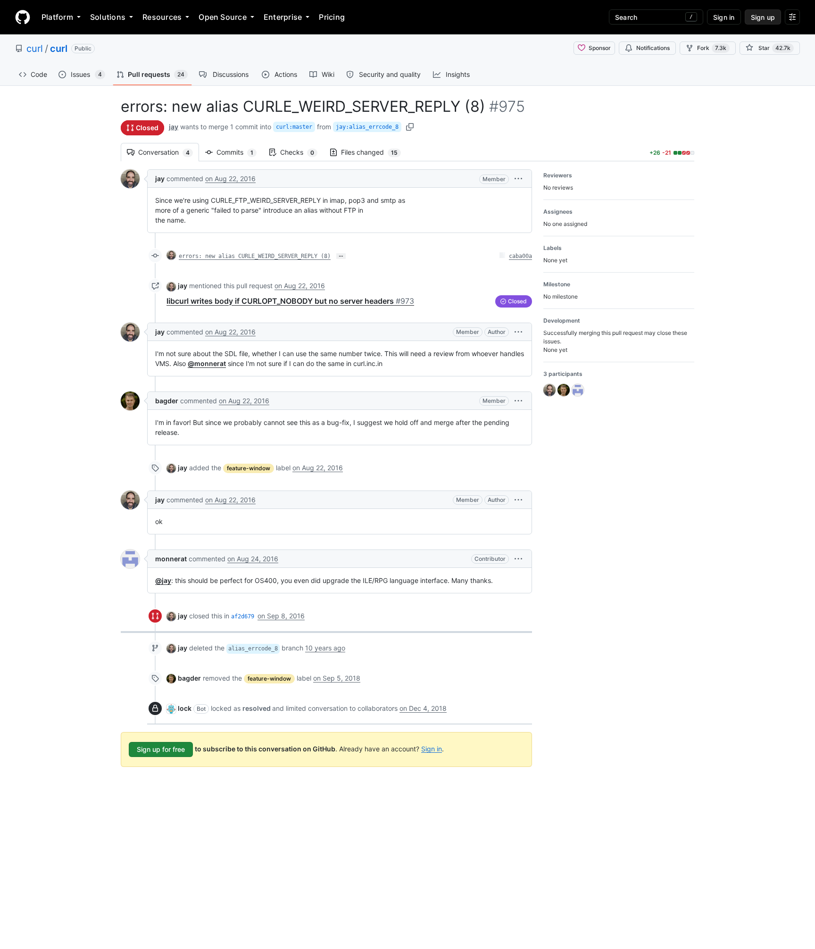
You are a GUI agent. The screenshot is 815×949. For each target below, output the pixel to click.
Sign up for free (161, 749)
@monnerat (207, 363)
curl (34, 48)
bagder (166, 401)
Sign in (431, 748)
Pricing (332, 17)
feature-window (248, 468)
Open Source (223, 17)
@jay (163, 580)
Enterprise (283, 17)
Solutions (107, 17)
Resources (162, 17)
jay (173, 127)
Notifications (653, 47)
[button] (518, 178)
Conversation (168, 152)
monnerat (171, 559)
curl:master (294, 127)
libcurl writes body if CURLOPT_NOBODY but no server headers (290, 301)
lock (184, 708)
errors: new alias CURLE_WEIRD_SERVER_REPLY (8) (255, 256)
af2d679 (242, 616)
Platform (57, 17)
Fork (711, 47)
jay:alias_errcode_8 (367, 127)
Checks (302, 152)
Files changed (374, 152)
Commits (239, 152)
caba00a (520, 256)
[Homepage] (22, 17)
